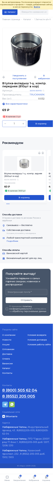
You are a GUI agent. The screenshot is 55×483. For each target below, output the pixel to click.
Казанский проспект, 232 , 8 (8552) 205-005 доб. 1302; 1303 (23, 454)
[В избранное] (42, 153)
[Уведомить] (39, 153)
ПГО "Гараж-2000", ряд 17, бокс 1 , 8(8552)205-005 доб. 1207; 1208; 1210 (26, 442)
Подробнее (12, 241)
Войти (37, 7)
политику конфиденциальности (20, 307)
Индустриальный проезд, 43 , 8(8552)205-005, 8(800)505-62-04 (25, 430)
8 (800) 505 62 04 (19, 390)
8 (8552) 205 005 (18, 396)
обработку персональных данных (29, 311)
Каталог (27, 19)
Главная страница (11, 19)
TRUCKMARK (37, 94)
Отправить (26, 300)
